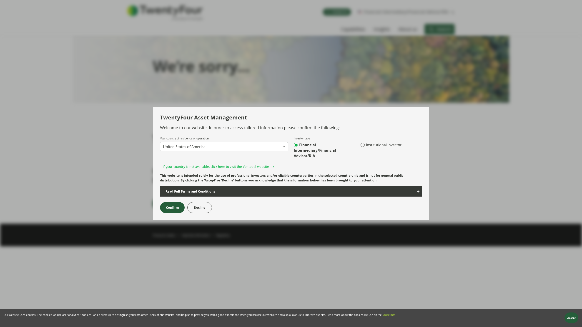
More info (389, 315)
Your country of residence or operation (184, 138)
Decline (199, 207)
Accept (571, 318)
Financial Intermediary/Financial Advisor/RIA (315, 150)
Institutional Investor (384, 144)
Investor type (302, 138)
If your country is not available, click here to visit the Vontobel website (216, 166)
